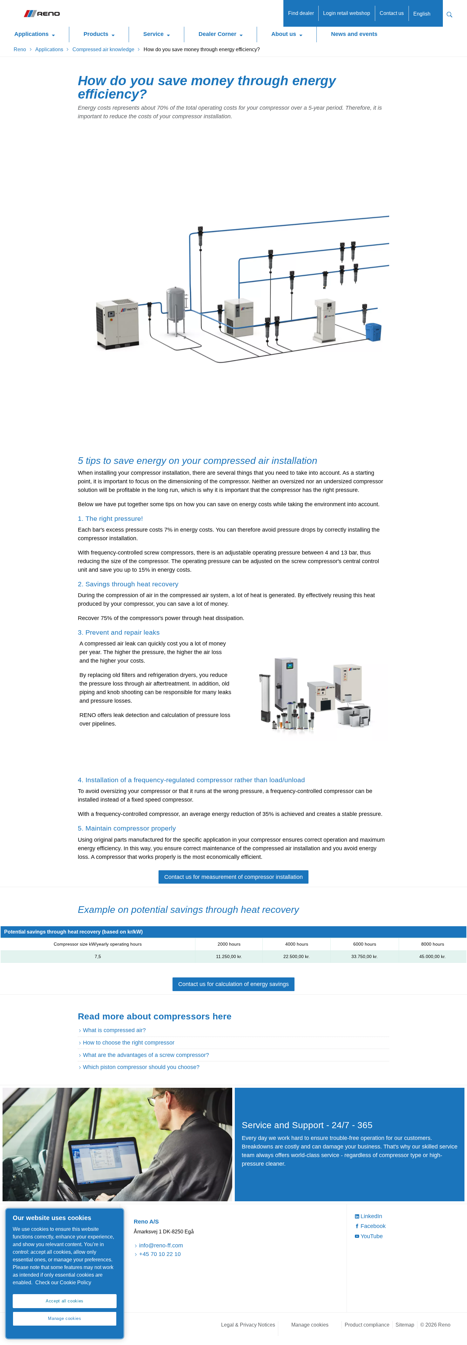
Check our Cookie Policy (63, 1282)
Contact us (392, 13)
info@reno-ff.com (161, 1245)
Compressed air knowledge (103, 49)
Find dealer (301, 13)
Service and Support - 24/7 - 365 (307, 1125)
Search (449, 14)
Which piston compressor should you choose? (141, 1067)
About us (283, 34)
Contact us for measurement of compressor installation (233, 877)
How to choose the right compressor (128, 1042)
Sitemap (405, 1325)
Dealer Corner (217, 34)
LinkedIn (371, 1216)
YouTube (372, 1236)
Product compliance (367, 1325)
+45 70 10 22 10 (159, 1254)
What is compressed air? (114, 1030)
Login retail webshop (346, 13)
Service (153, 34)
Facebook (373, 1226)
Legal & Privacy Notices (248, 1325)
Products (96, 34)
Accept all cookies (65, 1301)
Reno (20, 49)
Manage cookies (309, 1325)
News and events (354, 34)
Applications (31, 34)
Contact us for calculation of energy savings (233, 984)
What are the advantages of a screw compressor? (146, 1055)
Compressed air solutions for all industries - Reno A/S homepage (41, 13)
